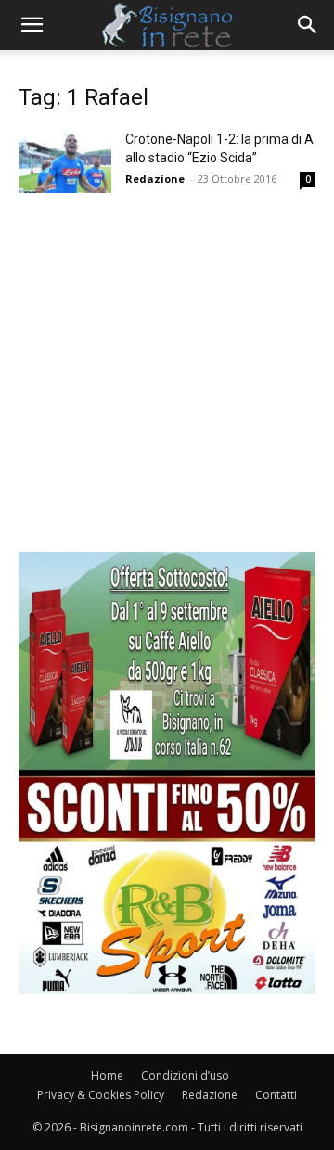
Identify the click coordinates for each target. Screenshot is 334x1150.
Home (107, 1075)
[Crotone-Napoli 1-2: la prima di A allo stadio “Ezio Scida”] (65, 161)
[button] (31, 25)
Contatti (276, 1095)
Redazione (155, 178)
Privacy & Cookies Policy (100, 1095)
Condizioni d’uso (185, 1075)
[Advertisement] (167, 385)
